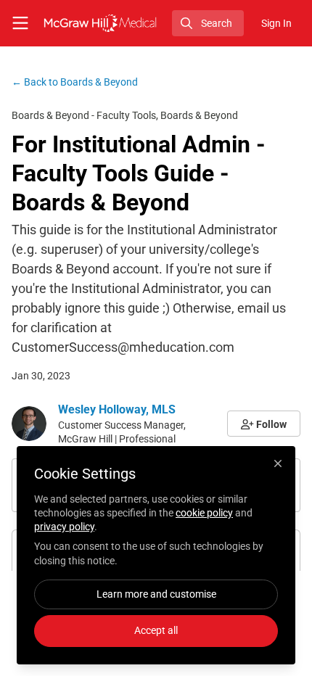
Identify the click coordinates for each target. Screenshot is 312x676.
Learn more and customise (156, 594)
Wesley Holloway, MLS (117, 409)
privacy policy (64, 526)
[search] (208, 23)
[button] (264, 424)
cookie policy (204, 513)
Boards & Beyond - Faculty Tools (84, 115)
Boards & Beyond (75, 82)
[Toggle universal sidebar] (20, 23)
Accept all (156, 630)
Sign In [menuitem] (276, 23)
